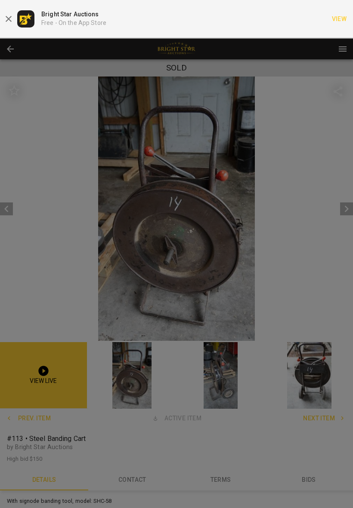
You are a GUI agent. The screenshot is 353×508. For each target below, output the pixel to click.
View (339, 18)
